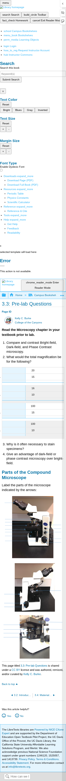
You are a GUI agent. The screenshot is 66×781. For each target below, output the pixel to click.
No (21, 716)
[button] (13, 228)
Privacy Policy (27, 759)
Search (7, 777)
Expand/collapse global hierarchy (6, 295)
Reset (5, 104)
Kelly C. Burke (23, 318)
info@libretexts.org (19, 766)
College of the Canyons (28, 322)
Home (19, 295)
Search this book (9, 67)
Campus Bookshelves (47, 295)
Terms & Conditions (47, 759)
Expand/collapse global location (62, 294)
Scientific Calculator (18, 202)
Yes (9, 716)
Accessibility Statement (15, 762)
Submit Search (10, 79)
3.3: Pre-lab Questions (34, 665)
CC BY (16, 669)
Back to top (8, 684)
